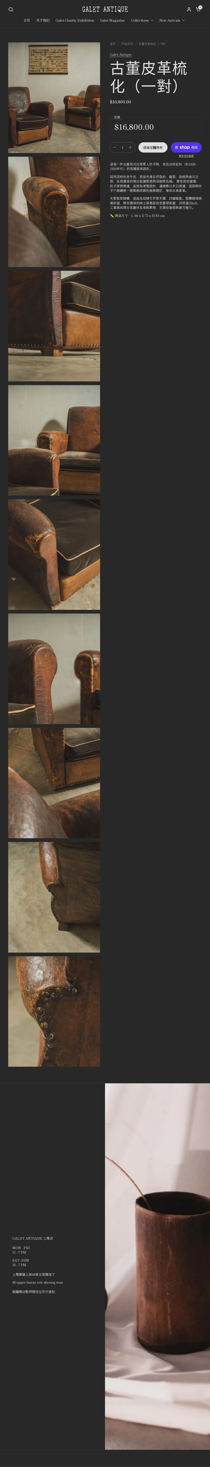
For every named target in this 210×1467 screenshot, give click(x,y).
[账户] (189, 9)
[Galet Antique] (105, 9)
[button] (10, 9)
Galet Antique (121, 54)
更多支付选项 (186, 155)
